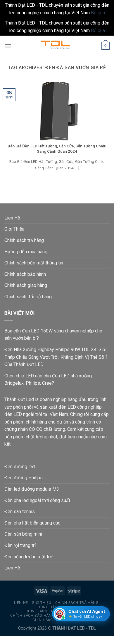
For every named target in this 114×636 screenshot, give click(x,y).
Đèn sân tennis (19, 511)
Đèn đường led (19, 466)
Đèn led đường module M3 (31, 489)
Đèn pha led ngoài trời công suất (37, 500)
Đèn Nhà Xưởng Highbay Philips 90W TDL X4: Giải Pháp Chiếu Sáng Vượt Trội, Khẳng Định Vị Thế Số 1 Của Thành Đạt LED (56, 357)
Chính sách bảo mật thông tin (33, 263)
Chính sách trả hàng (24, 240)
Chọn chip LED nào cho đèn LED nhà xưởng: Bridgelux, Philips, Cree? (48, 379)
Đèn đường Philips (23, 477)
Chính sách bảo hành (25, 274)
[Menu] (7, 46)
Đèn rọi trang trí (20, 545)
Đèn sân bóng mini (23, 534)
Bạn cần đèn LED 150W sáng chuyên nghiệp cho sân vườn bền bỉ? (53, 334)
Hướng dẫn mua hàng (25, 252)
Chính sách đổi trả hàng (28, 296)
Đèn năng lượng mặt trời (28, 557)
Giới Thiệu (14, 229)
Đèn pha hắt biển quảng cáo (32, 523)
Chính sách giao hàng (25, 285)
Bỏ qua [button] (98, 12)
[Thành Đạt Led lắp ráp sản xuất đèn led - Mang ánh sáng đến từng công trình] (57, 46)
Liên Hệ (12, 218)
